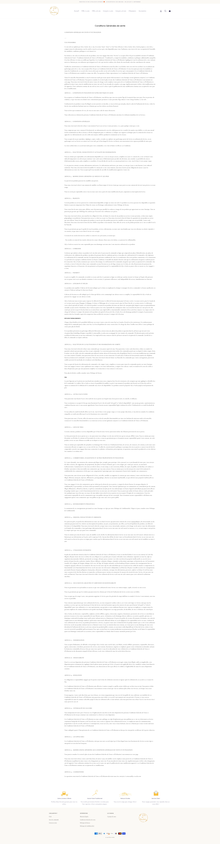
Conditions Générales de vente (88, 819)
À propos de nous (111, 816)
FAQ (50, 816)
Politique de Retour (85, 822)
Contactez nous (53, 822)
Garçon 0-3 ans (108, 11)
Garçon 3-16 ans (121, 11)
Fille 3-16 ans (96, 11)
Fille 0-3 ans (85, 11)
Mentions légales (84, 816)
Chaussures (132, 11)
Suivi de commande (54, 819)
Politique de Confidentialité (87, 826)
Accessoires (142, 11)
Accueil (76, 11)
